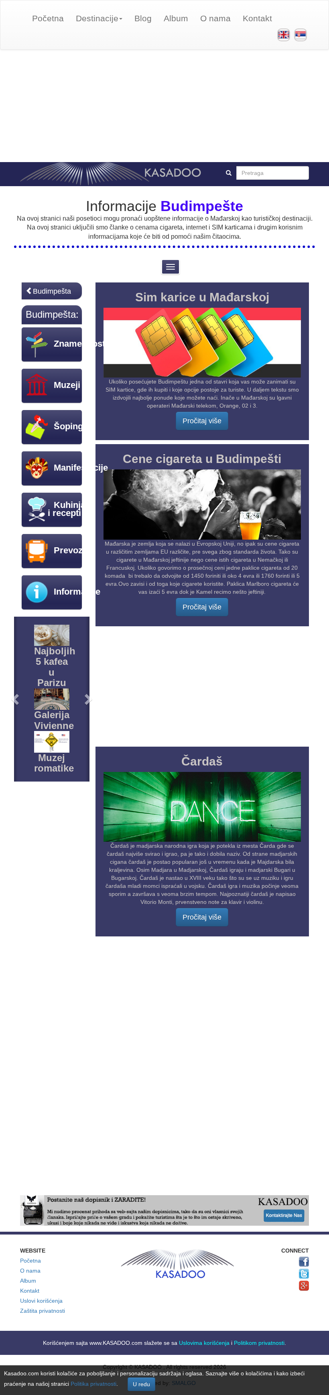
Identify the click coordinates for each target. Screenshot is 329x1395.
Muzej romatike (54, 763)
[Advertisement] (164, 106)
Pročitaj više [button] (202, 421)
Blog (143, 18)
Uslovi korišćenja (41, 1301)
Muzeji (67, 385)
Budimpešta (52, 291)
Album (176, 18)
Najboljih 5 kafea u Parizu (54, 667)
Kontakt (257, 18)
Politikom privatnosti (259, 1343)
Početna (48, 18)
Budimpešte (201, 206)
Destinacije (97, 18)
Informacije (77, 592)
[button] (16, 699)
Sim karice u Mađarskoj (202, 297)
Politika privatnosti (93, 1384)
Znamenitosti (81, 344)
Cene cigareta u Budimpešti (202, 458)
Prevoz (68, 550)
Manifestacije (81, 468)
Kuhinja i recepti (66, 509)
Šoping (68, 426)
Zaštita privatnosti (42, 1311)
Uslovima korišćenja (204, 1343)
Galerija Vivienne (54, 720)
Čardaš (202, 761)
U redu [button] (141, 1384)
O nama (215, 18)
